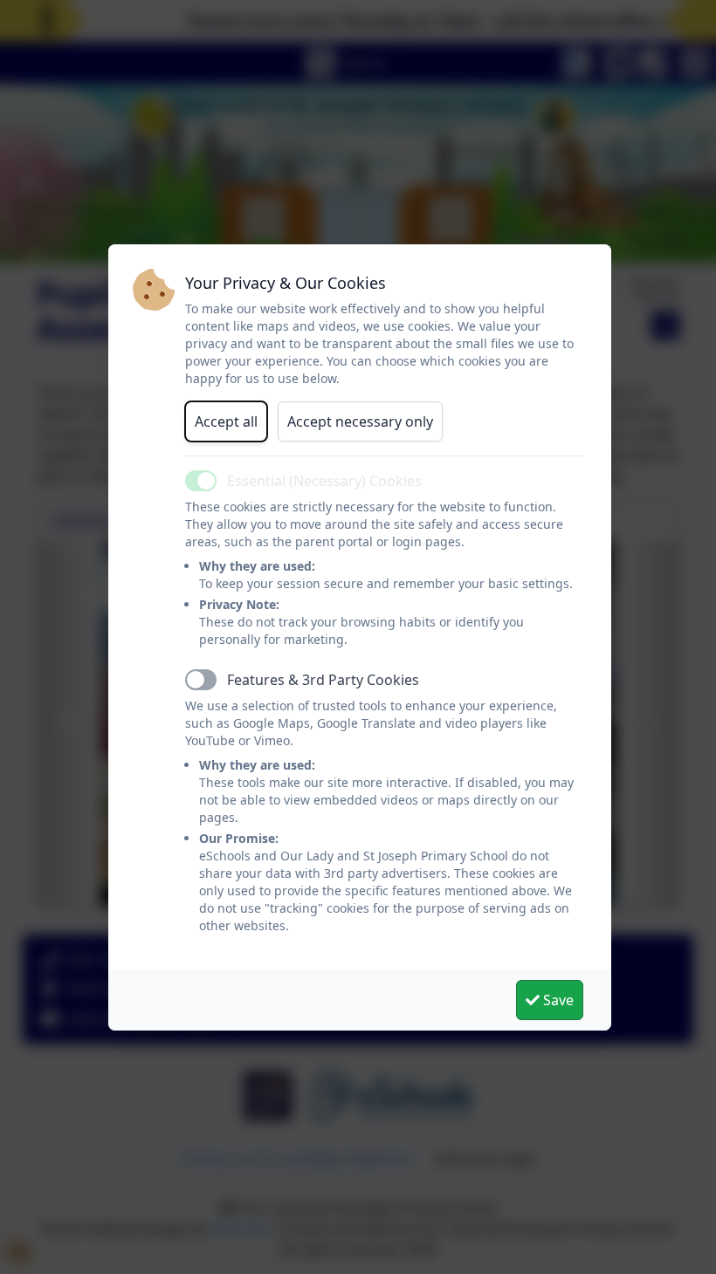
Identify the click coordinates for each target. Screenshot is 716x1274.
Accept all (226, 421)
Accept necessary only (360, 421)
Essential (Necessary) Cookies (324, 480)
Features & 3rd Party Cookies (323, 679)
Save (557, 1000)
